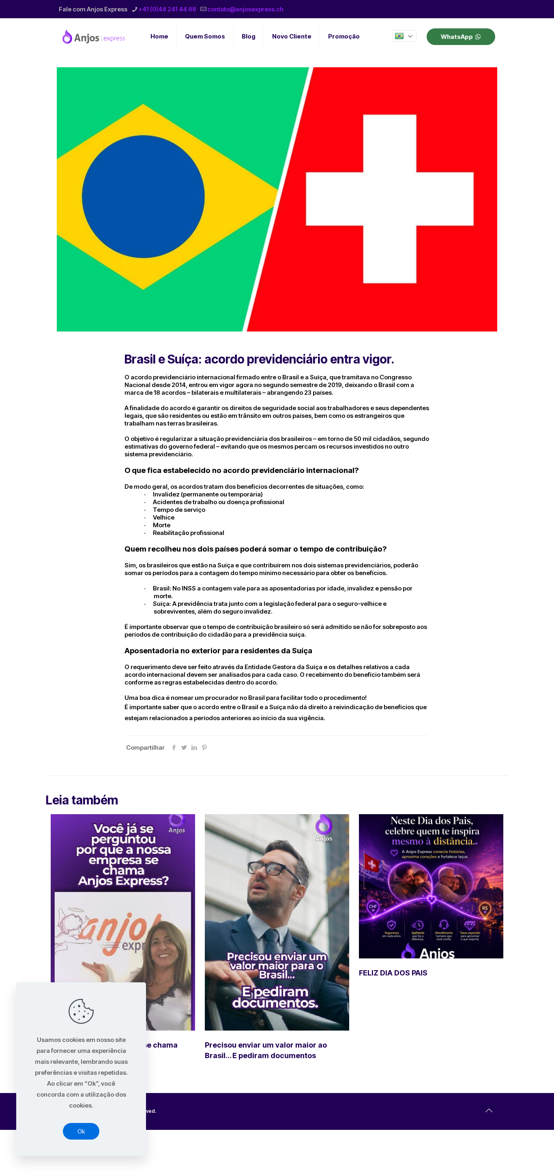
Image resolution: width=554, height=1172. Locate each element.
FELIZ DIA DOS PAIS (393, 973)
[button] (404, 36)
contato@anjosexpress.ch (245, 9)
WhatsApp (457, 37)
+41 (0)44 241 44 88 (167, 9)
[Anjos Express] (94, 36)
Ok (81, 1131)
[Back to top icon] (488, 1110)
